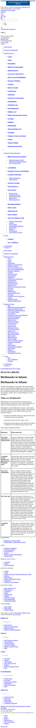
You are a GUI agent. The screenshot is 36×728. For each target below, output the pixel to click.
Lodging (11, 223)
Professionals (7, 683)
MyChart (3, 16)
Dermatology (11, 263)
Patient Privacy (8, 720)
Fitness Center (12, 335)
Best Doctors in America (11, 640)
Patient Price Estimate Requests (17, 161)
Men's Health (8, 607)
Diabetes (6, 576)
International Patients (13, 334)
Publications (7, 700)
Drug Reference (8, 551)
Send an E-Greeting (13, 321)
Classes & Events (9, 697)
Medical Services (9, 53)
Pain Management (13, 283)
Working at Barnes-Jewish (11, 666)
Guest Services (12, 324)
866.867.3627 (26, 7)
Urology (10, 298)
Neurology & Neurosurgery (15, 279)
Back (9, 258)
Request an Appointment (11, 50)
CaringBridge (11, 313)
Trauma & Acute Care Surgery (16, 296)
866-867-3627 (26, 613)
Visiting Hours (13, 231)
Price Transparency (9, 722)
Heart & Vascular (12, 274)
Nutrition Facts (8, 556)
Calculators (7, 562)
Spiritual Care (13, 198)
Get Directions (5, 29)
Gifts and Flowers (13, 323)
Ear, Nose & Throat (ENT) (15, 268)
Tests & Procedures (9, 550)
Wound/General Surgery (14, 301)
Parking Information (14, 178)
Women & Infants (12, 299)
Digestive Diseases (13, 266)
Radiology (10, 290)
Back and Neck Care (10, 588)
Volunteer (10, 361)
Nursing (6, 660)
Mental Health (8, 594)
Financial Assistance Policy (16, 160)
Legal (5, 717)
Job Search (7, 658)
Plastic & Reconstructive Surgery (17, 287)
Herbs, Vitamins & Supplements (13, 554)
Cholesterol (7, 591)
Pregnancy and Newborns (11, 582)
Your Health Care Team (15, 232)
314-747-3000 (16, 614)
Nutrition (6, 596)
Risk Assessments (9, 565)
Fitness (6, 593)
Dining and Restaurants (15, 221)
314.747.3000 (16, 8)
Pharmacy (12, 229)
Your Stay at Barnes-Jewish (15, 340)
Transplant (10, 294)
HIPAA (6, 718)
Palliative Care (12, 285)
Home (2, 368)
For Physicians (8, 678)
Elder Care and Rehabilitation (16, 269)
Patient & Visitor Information (12, 153)
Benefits (6, 665)
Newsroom (7, 698)
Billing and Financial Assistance (16, 307)
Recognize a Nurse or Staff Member (18, 315)
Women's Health (8, 610)
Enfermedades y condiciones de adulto (14, 542)
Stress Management (9, 599)
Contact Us (12, 29)
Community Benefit (9, 645)
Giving (6, 235)
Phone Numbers (12, 339)
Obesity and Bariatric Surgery (12, 579)
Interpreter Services (14, 195)
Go (1, 27)
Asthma (6, 571)
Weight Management (10, 601)
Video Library (8, 701)
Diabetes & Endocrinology (15, 264)
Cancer (10, 260)
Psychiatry (10, 288)
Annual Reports (8, 642)
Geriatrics (10, 272)
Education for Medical (10, 682)
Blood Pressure (8, 590)
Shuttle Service (13, 179)
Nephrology (11, 277)
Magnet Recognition (9, 685)
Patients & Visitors (9, 304)
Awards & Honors (9, 643)
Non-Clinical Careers (10, 663)
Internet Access (13, 193)
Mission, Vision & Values (11, 646)
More (5, 648)
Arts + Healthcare (12, 359)
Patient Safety (13, 227)
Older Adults (7, 608)
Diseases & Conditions (10, 548)
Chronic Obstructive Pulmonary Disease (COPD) (17, 574)
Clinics (10, 261)
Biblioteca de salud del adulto (12, 540)
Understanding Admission (16, 226)
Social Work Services (15, 196)
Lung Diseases (12, 275)
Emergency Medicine (13, 271)
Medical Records (12, 337)
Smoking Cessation (9, 597)
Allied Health (8, 662)
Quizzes (6, 563)
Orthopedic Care (12, 282)
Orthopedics (7, 580)
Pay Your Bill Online (15, 163)
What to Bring (13, 224)
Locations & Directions (14, 317)
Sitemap (6, 723)
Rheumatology (12, 291)
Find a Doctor (8, 47)
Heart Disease (8, 577)
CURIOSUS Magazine (10, 703)
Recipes (6, 553)
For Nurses (7, 680)
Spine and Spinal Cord (14, 293)
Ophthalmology (12, 280)
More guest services (14, 199)
